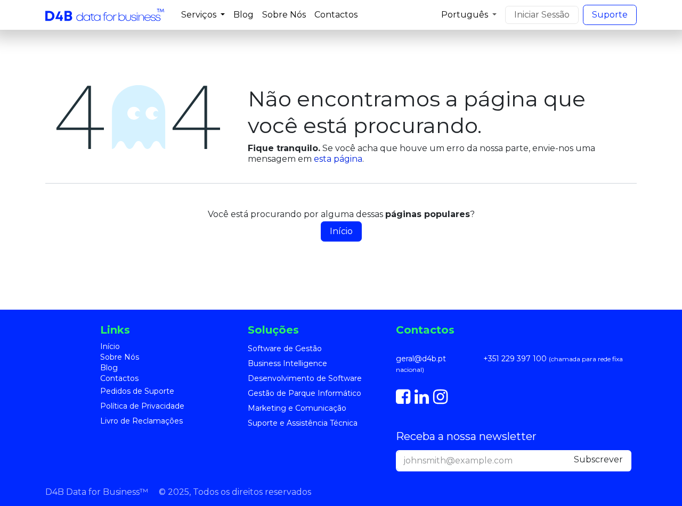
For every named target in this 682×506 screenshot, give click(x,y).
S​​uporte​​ (610, 15)
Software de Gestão (285, 348)
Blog (109, 367)
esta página (338, 159)
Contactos (119, 378)
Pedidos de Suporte (137, 391)
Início (341, 231)
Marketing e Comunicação (297, 408)
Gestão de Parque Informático (304, 393)
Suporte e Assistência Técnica (303, 423)
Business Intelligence (287, 363)
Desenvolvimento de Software (305, 378)
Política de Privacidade (142, 406)
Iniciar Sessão (542, 15)
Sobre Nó (117, 357)
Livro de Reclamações (141, 421)
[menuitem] (203, 14)
